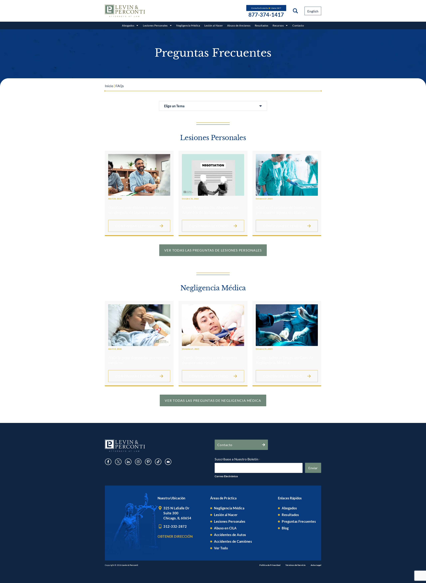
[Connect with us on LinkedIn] (128, 461)
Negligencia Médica (188, 25)
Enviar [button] (313, 468)
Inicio (109, 86)
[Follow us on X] (118, 461)
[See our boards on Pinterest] (148, 461)
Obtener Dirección (175, 536)
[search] (295, 10)
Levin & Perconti (130, 565)
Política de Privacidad (269, 565)
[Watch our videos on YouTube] (168, 461)
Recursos (278, 25)
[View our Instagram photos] (138, 461)
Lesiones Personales (155, 25)
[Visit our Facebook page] (108, 461)
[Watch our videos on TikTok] (158, 461)
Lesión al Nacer (213, 25)
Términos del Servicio (295, 565)
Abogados (128, 25)
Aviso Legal (316, 565)
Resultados (261, 25)
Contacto (298, 25)
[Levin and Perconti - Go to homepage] (125, 10)
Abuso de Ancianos (239, 25)
